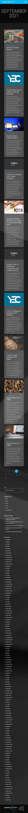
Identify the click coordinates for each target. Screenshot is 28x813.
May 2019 (7, 733)
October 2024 (8, 588)
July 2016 (7, 795)
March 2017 (8, 779)
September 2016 (9, 793)
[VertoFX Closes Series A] (14, 35)
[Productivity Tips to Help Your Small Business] (14, 78)
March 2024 (8, 604)
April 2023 (8, 628)
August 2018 (8, 753)
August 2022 (8, 646)
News (10, 45)
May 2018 (7, 759)
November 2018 (9, 746)
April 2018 (8, 762)
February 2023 (8, 633)
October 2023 (8, 615)
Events (7, 501)
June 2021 (8, 677)
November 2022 (9, 639)
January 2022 (8, 661)
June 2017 (8, 773)
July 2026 (7, 541)
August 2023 (8, 619)
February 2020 (8, 713)
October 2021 (8, 668)
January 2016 (8, 799)
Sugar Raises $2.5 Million (14, 398)
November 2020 (9, 693)
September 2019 (9, 724)
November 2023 (9, 613)
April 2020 (8, 708)
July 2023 (7, 621)
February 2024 (8, 606)
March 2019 (8, 737)
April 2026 (8, 548)
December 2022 (9, 637)
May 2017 (7, 775)
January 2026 (8, 555)
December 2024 (9, 584)
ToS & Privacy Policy (14, 809)
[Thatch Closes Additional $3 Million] (14, 342)
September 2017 (9, 768)
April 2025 (8, 575)
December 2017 (9, 766)
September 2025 (9, 564)
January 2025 (8, 581)
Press (10, 88)
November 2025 (9, 559)
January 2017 (8, 784)
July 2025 (7, 568)
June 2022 (8, 650)
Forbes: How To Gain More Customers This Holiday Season (13, 267)
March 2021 (8, 684)
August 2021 (8, 673)
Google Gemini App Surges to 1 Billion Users (14, 525)
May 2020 (7, 706)
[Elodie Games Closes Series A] (14, 124)
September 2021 (9, 670)
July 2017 (7, 770)
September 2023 (9, 617)
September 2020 (9, 697)
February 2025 (8, 579)
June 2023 (8, 624)
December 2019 (9, 717)
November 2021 (9, 666)
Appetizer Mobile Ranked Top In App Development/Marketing (14, 222)
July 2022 (7, 648)
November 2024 (9, 586)
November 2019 (9, 719)
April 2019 (8, 735)
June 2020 (8, 704)
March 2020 (8, 710)
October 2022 (8, 641)
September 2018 (9, 750)
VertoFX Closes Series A (13, 48)
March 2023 (8, 630)
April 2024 (8, 601)
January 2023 (8, 635)
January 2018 (8, 764)
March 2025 (8, 577)
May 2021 (7, 679)
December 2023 (9, 610)
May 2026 (7, 546)
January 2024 (8, 608)
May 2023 (7, 626)
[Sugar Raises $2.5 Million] (14, 386)
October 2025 (8, 561)
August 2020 (8, 699)
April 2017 (8, 777)
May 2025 (7, 573)
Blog (8, 45)
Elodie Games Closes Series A (12, 137)
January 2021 (8, 688)
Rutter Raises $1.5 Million (14, 444)
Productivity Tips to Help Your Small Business (14, 92)
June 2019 (8, 730)
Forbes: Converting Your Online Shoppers (14, 176)
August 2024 (8, 593)
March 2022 (8, 657)
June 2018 (8, 757)
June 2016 (8, 797)
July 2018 (7, 755)
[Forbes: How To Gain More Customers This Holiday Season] (14, 253)
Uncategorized (9, 510)
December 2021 (9, 664)
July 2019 (7, 728)
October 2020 (8, 695)
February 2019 (8, 739)
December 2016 (9, 786)
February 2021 (8, 686)
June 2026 (8, 544)
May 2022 (7, 653)
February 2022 (8, 659)
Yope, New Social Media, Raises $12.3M (13, 531)
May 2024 (7, 599)
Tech (14, 45)
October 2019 (8, 722)
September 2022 (9, 644)
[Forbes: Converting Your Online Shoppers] (14, 163)
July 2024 (7, 595)
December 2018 (9, 744)
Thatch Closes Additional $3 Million (12, 357)
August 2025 (8, 566)
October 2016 (8, 790)
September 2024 (9, 590)
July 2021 (7, 675)
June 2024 (8, 597)
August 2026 (8, 539)
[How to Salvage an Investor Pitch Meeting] (14, 299)
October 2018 (8, 748)
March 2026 (8, 550)
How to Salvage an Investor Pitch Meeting (14, 313)
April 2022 (8, 655)
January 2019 (8, 742)
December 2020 (9, 690)
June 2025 (8, 570)
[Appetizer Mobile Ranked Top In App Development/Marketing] (14, 207)
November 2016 (9, 788)
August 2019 (8, 726)
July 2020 (7, 702)
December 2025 (9, 557)
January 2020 (8, 715)
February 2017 (8, 782)
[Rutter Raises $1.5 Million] (14, 431)
